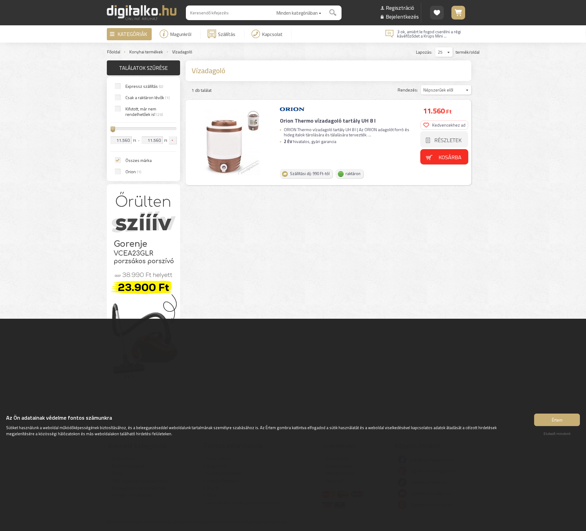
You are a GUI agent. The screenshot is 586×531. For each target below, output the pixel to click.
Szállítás (226, 34)
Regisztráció (400, 8)
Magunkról (180, 34)
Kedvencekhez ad (448, 125)
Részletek (447, 140)
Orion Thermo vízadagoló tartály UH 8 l (328, 121)
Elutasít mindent (557, 433)
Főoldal (113, 52)
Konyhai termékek (146, 52)
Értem (557, 420)
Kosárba (450, 157)
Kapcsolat (272, 34)
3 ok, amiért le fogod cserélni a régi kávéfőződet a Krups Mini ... (429, 33)
